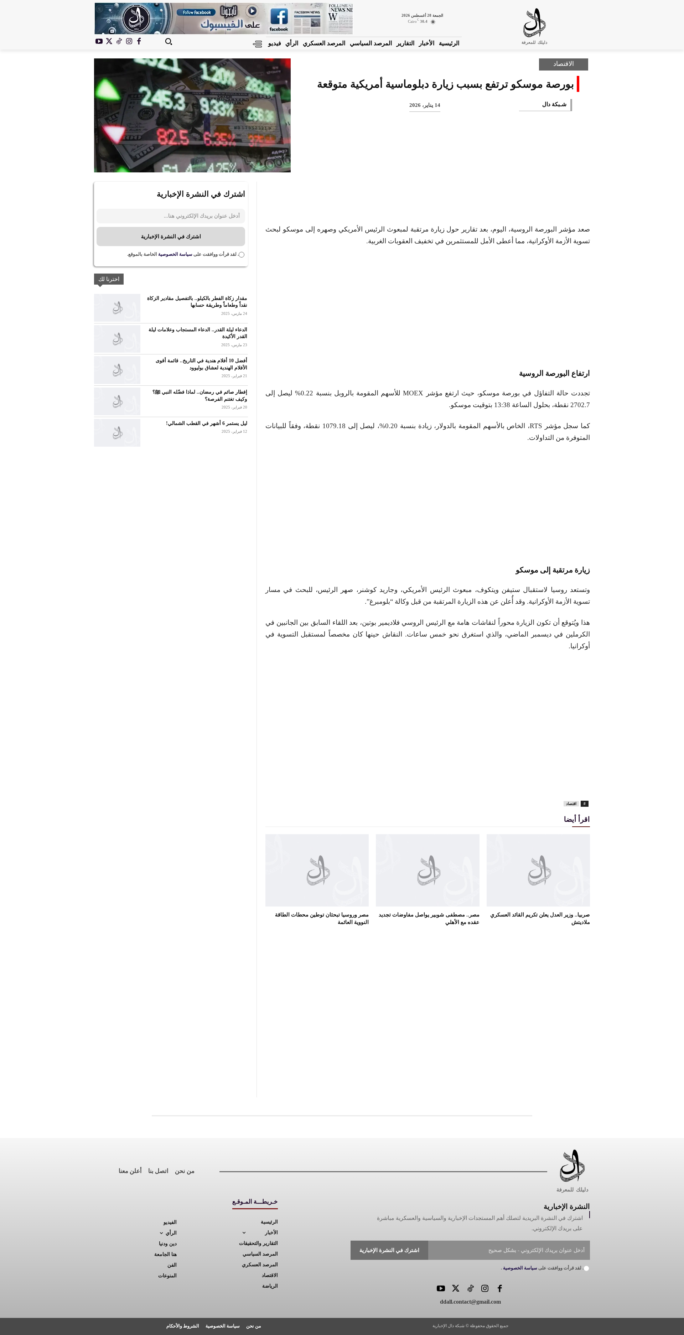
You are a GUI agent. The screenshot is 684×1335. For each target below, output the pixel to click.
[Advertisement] (427, 306)
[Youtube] (99, 42)
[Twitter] (455, 1289)
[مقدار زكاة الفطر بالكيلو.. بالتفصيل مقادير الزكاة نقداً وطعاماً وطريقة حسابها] (117, 308)
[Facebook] (139, 42)
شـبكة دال (554, 104)
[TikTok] (119, 42)
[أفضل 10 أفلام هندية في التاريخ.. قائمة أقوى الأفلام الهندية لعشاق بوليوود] (117, 370)
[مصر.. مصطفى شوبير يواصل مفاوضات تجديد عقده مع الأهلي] (427, 870)
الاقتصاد (563, 63)
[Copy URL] (420, 160)
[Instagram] (129, 42)
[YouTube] (441, 1289)
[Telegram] (444, 160)
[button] (168, 41)
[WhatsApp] (491, 160)
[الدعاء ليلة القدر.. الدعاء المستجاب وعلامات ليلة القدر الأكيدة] (117, 339)
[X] (109, 42)
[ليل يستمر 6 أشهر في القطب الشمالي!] (117, 433)
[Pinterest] (514, 160)
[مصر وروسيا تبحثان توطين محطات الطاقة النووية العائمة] (317, 870)
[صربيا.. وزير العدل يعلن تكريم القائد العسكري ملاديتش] (538, 870)
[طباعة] (467, 160)
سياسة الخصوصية (174, 254)
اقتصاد (571, 803)
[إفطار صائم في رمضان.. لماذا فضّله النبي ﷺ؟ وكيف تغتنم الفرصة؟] (117, 401)
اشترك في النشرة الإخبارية (171, 236)
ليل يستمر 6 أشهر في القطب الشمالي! (206, 423)
